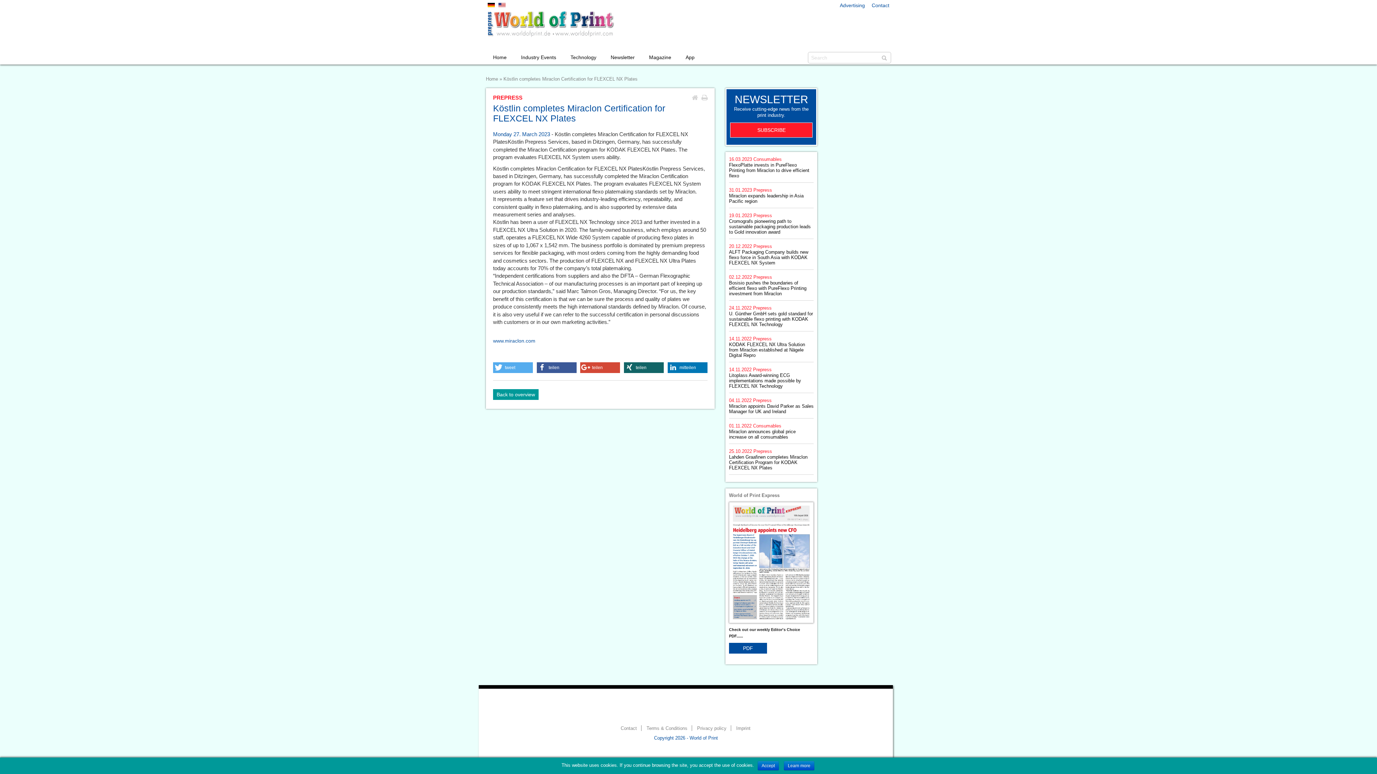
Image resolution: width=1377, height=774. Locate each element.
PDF (748, 648)
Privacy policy (712, 728)
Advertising (852, 5)
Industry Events (538, 57)
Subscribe (771, 130)
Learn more (799, 765)
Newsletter (623, 57)
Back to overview (516, 394)
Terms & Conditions (667, 728)
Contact (880, 5)
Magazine (660, 57)
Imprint (743, 728)
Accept (768, 765)
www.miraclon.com (514, 341)
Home (500, 57)
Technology (583, 57)
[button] (513, 367)
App (690, 57)
